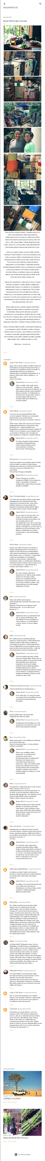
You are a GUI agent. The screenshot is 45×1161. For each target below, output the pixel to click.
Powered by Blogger (24, 1154)
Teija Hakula (14, 411)
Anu (11, 737)
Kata (11, 635)
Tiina (11, 711)
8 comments (12, 1141)
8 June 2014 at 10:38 (32, 881)
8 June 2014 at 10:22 (32, 570)
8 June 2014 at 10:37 (32, 842)
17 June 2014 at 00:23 (30, 992)
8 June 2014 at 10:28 (32, 692)
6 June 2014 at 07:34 (25, 459)
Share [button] (5, 352)
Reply (12, 406)
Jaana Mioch (20, 382)
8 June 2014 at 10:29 (32, 720)
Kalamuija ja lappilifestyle (19, 869)
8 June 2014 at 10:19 (32, 475)
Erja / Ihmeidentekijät (17, 496)
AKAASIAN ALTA (10, 7)
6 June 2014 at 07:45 (32, 496)
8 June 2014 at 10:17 (32, 438)
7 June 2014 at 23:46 (34, 869)
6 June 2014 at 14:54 (20, 711)
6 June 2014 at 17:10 (20, 783)
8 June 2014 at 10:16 (32, 382)
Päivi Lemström (15, 826)
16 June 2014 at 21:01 (29, 970)
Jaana (12, 941)
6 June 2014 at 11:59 (35, 686)
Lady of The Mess (16, 363)
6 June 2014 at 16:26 (19, 737)
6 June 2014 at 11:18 (19, 635)
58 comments (12, 1102)
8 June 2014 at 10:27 (32, 653)
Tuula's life (13, 1009)
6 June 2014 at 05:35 (25, 411)
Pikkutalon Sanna (16, 971)
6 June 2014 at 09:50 (25, 544)
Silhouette (13, 902)
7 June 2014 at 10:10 (28, 826)
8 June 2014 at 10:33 (32, 749)
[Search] (40, 3)
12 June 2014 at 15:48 (21, 941)
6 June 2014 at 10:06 (19, 596)
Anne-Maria (14, 545)
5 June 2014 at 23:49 (29, 362)
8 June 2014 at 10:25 (32, 612)
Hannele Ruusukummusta (19, 686)
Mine (11, 784)
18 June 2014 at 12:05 (24, 1009)
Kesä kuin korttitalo (15, 1137)
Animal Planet (12, 1098)
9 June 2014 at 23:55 (24, 902)
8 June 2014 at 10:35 (32, 801)
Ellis (11, 597)
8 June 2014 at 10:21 (32, 512)
